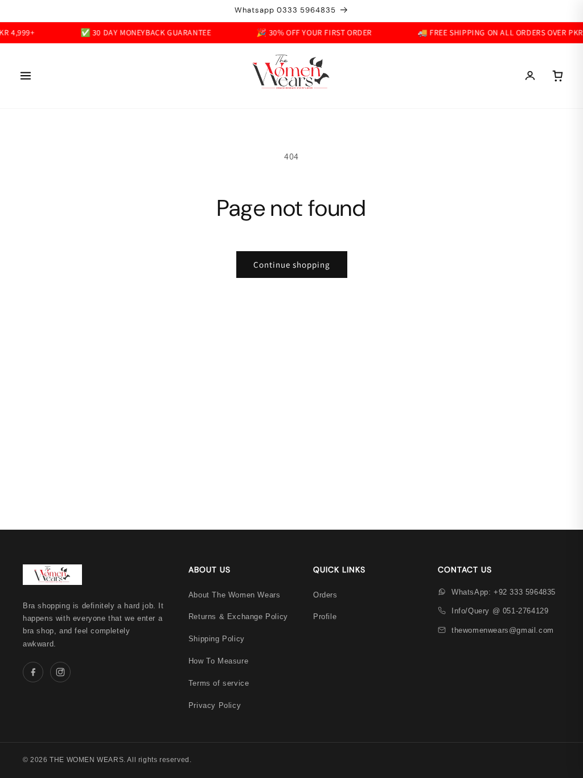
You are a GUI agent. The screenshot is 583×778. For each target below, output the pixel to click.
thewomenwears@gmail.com (502, 630)
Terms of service (218, 683)
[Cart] (557, 75)
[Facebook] (33, 672)
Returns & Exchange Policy (238, 616)
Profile (324, 616)
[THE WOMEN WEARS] (291, 75)
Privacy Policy (214, 705)
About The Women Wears (234, 595)
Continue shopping (291, 264)
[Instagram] (60, 672)
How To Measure (218, 661)
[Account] (530, 75)
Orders (325, 595)
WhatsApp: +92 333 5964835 (503, 592)
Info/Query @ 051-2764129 (499, 611)
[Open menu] (25, 75)
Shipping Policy (216, 638)
